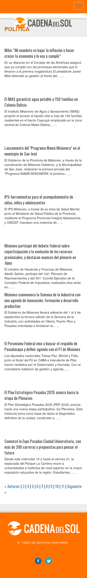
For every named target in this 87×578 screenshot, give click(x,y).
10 (57, 486)
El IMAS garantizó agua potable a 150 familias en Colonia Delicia (41, 102)
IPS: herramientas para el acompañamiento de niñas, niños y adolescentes (38, 199)
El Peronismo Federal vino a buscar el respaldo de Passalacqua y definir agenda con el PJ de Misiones (42, 346)
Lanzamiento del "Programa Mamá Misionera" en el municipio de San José (42, 151)
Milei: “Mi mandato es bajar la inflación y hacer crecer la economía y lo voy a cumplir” (39, 53)
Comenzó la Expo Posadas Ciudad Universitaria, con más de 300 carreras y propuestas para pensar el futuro (42, 446)
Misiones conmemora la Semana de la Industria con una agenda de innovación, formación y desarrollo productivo (42, 300)
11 (62, 486)
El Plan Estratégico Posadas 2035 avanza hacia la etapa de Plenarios (41, 395)
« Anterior (12, 486)
